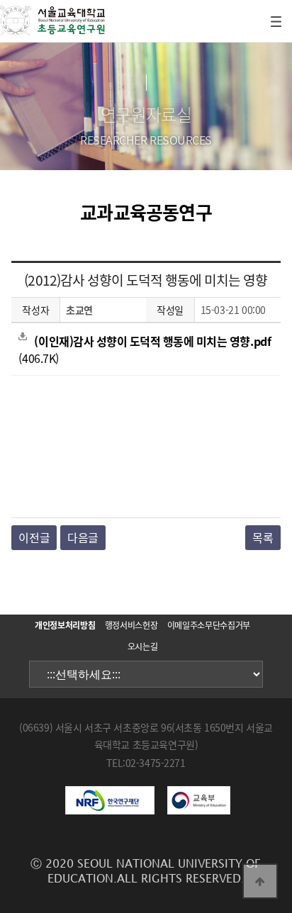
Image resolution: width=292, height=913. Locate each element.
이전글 (34, 537)
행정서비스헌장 (131, 625)
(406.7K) (144, 349)
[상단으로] (260, 881)
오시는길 (143, 646)
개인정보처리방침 (65, 625)
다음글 (83, 537)
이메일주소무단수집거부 (208, 625)
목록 (262, 537)
